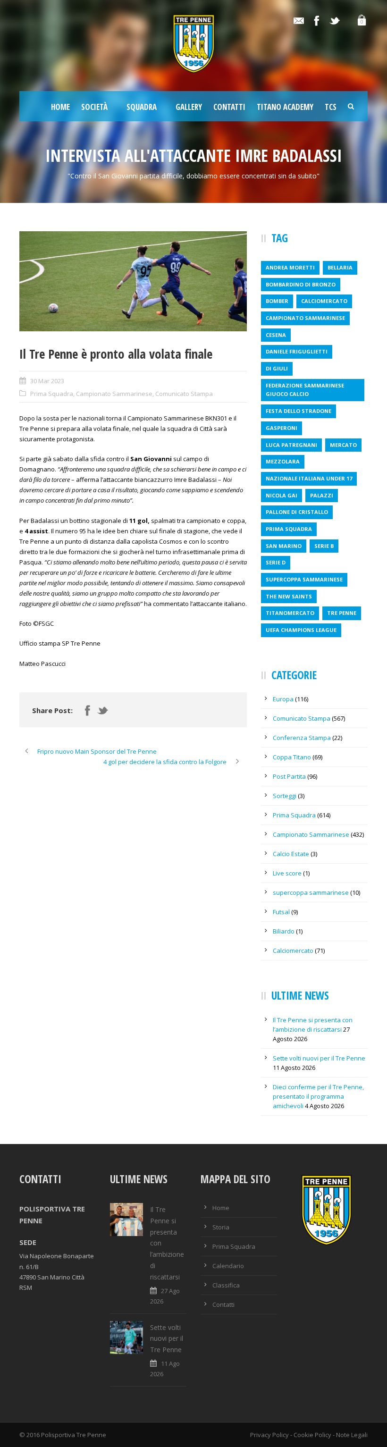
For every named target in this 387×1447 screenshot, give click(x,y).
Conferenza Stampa (302, 737)
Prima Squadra (51, 393)
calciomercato (324, 300)
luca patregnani (291, 444)
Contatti (229, 106)
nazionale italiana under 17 (309, 478)
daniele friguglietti (297, 351)
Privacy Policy (269, 1434)
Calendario (228, 1266)
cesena (276, 334)
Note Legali (352, 1434)
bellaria (340, 267)
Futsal (281, 912)
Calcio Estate (291, 854)
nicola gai (281, 495)
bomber (277, 300)
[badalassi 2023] (133, 281)
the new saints (289, 596)
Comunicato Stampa (184, 393)
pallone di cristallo (297, 511)
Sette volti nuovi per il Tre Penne (319, 1058)
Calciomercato (293, 950)
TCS (331, 106)
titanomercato (290, 612)
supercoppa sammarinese (304, 579)
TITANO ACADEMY (285, 106)
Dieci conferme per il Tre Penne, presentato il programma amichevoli (318, 1096)
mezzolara (283, 461)
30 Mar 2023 (47, 381)
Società (94, 106)
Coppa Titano (292, 757)
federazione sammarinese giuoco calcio (305, 390)
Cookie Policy (312, 1434)
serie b (324, 545)
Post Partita (289, 776)
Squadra (141, 106)
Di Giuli (277, 368)
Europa (283, 699)
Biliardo (283, 931)
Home (60, 106)
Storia (220, 1227)
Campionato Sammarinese (114, 393)
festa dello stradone (298, 410)
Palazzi (321, 495)
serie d (276, 562)
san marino (284, 545)
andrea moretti (290, 267)
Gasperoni (281, 427)
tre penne (341, 612)
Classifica (226, 1285)
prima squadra (289, 528)
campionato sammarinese (305, 317)
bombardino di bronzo (301, 284)
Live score (287, 873)
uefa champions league (301, 629)
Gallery (189, 106)
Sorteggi (284, 795)
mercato (343, 444)
